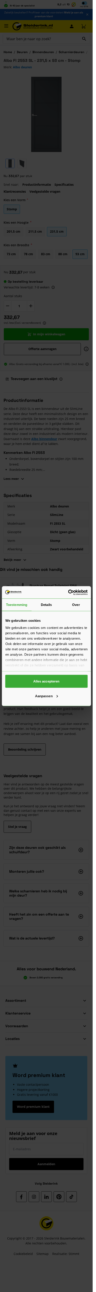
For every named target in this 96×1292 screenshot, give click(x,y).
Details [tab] (46, 605)
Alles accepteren (46, 681)
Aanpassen (44, 696)
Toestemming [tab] (16, 605)
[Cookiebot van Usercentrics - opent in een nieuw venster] (68, 592)
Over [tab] (76, 605)
